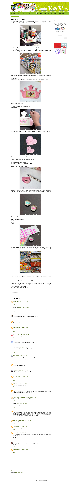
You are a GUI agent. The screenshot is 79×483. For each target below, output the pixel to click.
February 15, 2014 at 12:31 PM (21, 403)
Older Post (48, 470)
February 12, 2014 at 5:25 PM (21, 355)
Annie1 (14, 355)
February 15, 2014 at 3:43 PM (21, 410)
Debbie (14, 442)
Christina (15, 390)
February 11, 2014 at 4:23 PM (23, 301)
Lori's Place (15, 334)
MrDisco (15, 363)
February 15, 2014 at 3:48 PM (26, 420)
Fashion (55, 13)
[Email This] (12, 292)
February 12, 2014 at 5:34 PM (22, 363)
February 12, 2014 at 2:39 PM (23, 334)
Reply (14, 304)
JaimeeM (15, 432)
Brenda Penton (16, 314)
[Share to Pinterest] (17, 292)
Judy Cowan (15, 301)
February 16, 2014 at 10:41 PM (22, 432)
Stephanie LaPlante (17, 420)
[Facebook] (56, 29)
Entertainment (39, 13)
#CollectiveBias (15, 294)
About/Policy (13, 13)
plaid (21, 294)
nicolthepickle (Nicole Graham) (19, 397)
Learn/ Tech (28, 13)
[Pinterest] (61, 29)
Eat (51, 13)
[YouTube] (63, 29)
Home (31, 470)
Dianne (14, 410)
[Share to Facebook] (16, 292)
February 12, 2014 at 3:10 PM (21, 341)
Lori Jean (15, 376)
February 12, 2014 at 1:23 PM (22, 327)
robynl (14, 341)
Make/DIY (34, 13)
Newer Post (13, 470)
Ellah (14, 321)
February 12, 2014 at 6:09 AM (25, 314)
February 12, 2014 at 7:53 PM (22, 376)
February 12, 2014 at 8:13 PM (21, 383)
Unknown (15, 327)
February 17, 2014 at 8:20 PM (22, 449)
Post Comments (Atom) (19, 472)
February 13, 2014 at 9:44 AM (31, 397)
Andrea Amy (15, 370)
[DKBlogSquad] (63, 53)
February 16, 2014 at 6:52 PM (21, 426)
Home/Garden (46, 13)
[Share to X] (15, 292)
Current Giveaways (61, 13)
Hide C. (14, 383)
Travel (23, 13)
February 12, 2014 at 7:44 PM (23, 370)
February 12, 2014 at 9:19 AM (21, 321)
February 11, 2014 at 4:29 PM (23, 307)
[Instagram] (59, 29)
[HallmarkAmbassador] (57, 53)
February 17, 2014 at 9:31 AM (21, 442)
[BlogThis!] (14, 292)
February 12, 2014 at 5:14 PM (23, 347)
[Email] (64, 29)
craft (19, 294)
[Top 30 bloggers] (60, 48)
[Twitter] (58, 29)
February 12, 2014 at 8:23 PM (22, 390)
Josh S (14, 426)
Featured (18, 13)
